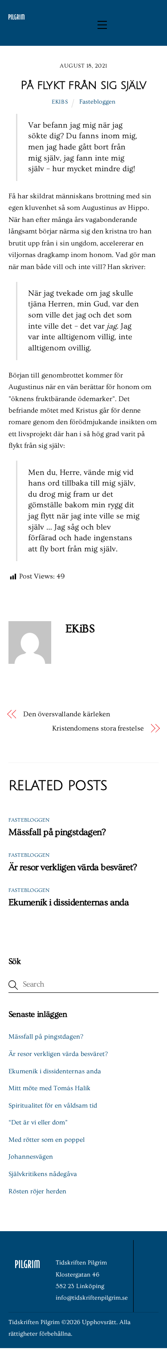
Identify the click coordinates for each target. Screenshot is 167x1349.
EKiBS (60, 102)
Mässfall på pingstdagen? (57, 832)
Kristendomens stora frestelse (98, 728)
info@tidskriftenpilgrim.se (92, 1297)
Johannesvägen (30, 1156)
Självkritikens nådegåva (42, 1174)
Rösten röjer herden (37, 1191)
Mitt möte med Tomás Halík (49, 1088)
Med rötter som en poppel (46, 1140)
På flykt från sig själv (83, 85)
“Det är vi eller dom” (38, 1122)
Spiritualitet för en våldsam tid (52, 1105)
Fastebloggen (97, 101)
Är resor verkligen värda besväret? (72, 867)
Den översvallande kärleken (66, 714)
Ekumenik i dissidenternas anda (68, 902)
